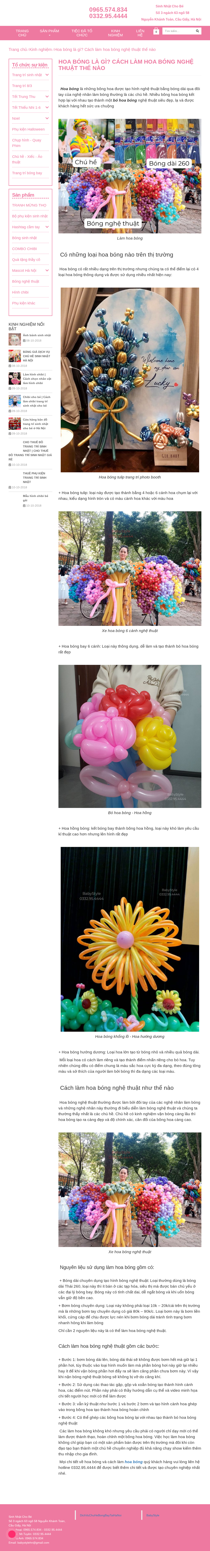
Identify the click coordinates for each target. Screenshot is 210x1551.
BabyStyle (152, 1515)
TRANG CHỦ (22, 33)
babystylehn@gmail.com (33, 1542)
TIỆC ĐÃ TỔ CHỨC (82, 33)
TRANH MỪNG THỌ (29, 205)
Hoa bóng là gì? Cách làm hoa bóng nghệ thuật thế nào (105, 49)
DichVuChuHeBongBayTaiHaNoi (100, 1515)
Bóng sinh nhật (24, 238)
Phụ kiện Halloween (28, 129)
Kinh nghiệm (40, 49)
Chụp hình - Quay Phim (26, 143)
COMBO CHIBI (24, 249)
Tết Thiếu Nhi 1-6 (26, 108)
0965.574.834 (108, 9)
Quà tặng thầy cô (26, 260)
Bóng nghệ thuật (25, 281)
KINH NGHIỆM (115, 33)
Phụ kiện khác (23, 303)
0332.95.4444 (108, 16)
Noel (16, 118)
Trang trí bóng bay (27, 173)
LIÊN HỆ (140, 33)
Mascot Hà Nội (24, 270)
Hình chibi (20, 292)
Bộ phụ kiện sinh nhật (30, 216)
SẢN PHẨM (49, 31)
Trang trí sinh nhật (27, 75)
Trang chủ (18, 49)
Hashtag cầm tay (26, 227)
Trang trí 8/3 (22, 86)
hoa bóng (134, 1462)
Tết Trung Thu (23, 97)
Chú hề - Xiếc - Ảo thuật (27, 159)
